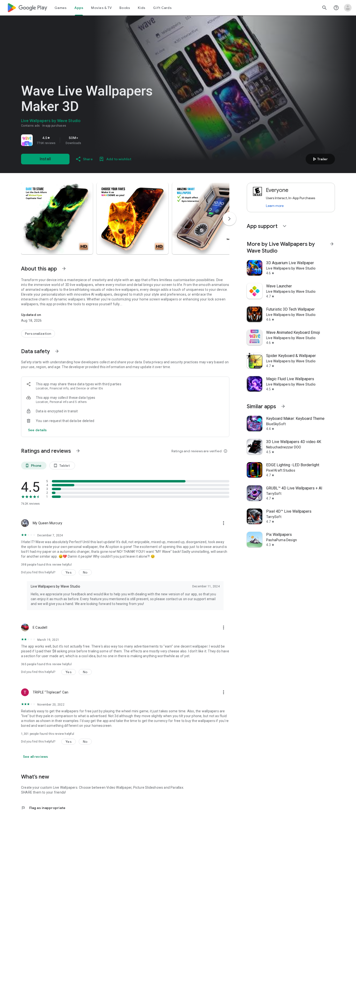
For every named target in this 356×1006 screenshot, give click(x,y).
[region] (89, 140)
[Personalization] (38, 333)
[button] (57, 218)
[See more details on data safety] (37, 430)
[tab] (60, 7)
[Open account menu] (348, 8)
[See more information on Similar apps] (283, 406)
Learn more (275, 206)
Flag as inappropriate (43, 808)
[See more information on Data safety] (57, 351)
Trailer (319, 159)
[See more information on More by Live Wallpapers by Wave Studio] (332, 244)
